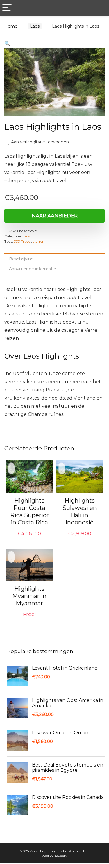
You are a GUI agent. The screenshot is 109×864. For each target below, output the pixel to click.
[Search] (100, 8)
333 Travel (22, 241)
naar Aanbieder (55, 216)
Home (10, 26)
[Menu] (7, 8)
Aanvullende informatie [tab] (32, 269)
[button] (7, 43)
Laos (35, 26)
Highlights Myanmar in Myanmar (29, 596)
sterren (38, 241)
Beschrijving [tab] (21, 259)
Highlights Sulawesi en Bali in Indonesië (79, 511)
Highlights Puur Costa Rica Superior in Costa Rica (29, 511)
